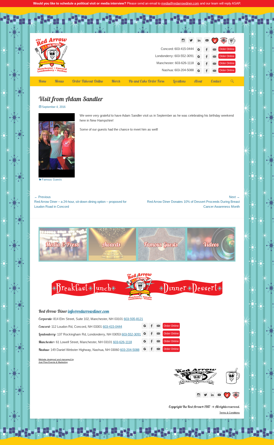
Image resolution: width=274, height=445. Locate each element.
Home (42, 81)
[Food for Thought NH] (224, 41)
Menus (59, 81)
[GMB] (145, 326)
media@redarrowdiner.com (180, 3)
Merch (116, 81)
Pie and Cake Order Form (146, 81)
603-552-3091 (131, 334)
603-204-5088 (129, 350)
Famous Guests (52, 179)
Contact (216, 81)
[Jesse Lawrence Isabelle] (215, 41)
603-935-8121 (133, 319)
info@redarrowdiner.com (88, 311)
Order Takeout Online (87, 81)
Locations (179, 81)
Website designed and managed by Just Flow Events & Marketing (56, 361)
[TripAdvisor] (214, 50)
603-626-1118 (122, 342)
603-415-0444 (112, 326)
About (198, 81)
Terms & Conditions (229, 412)
